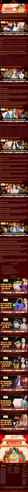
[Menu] (1, 1)
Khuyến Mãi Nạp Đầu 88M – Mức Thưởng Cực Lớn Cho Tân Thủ (14, 430)
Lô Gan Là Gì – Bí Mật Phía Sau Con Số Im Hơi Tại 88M (14, 352)
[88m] (14, 1)
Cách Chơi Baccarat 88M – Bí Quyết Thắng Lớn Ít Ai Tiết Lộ (14, 391)
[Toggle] (1, 266)
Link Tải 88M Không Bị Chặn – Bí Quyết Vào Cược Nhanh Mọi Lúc (14, 313)
